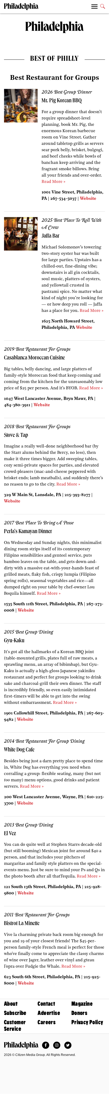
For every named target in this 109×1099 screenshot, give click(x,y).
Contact (46, 1003)
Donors (79, 1013)
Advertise (49, 1013)
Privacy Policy (87, 1022)
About (10, 1003)
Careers (47, 1022)
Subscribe (15, 1013)
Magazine (82, 1003)
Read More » (53, 182)
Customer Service (15, 1025)
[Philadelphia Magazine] (21, 1045)
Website (88, 199)
